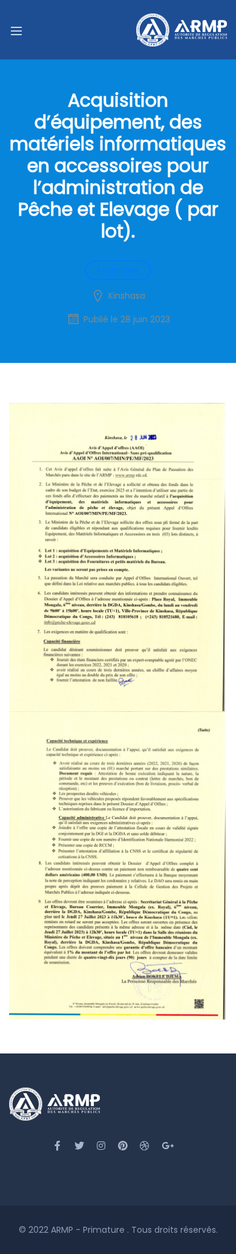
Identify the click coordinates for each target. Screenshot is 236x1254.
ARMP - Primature (89, 1230)
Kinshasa (126, 296)
